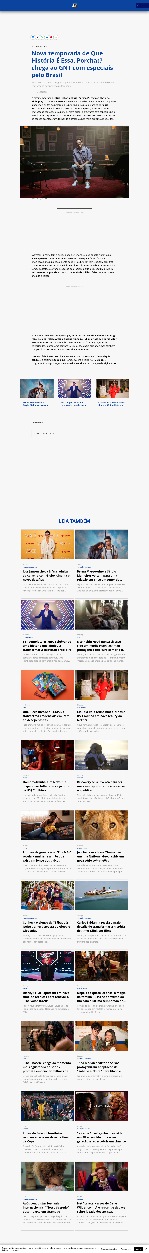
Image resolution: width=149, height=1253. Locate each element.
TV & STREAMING (28, 637)
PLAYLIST (25, 848)
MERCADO (80, 777)
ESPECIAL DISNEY (82, 848)
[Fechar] (146, 1249)
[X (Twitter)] (37, 37)
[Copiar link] (56, 37)
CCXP (24, 707)
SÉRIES (25, 1058)
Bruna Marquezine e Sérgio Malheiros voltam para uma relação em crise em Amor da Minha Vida (36, 404)
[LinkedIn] (46, 37)
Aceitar (138, 1249)
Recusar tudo (126, 1249)
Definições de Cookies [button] (109, 1249)
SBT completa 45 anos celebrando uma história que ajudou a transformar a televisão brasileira (74, 404)
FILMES (79, 637)
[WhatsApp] (42, 37)
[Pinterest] (51, 37)
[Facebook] (33, 37)
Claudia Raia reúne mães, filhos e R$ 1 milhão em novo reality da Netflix (111, 404)
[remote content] (74, 229)
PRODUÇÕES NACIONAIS (30, 567)
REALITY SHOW (81, 707)
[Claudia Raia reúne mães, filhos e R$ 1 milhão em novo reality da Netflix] (112, 388)
